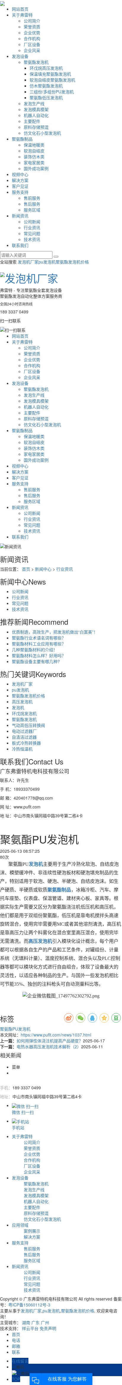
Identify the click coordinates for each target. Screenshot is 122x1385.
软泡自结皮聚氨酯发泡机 (52, 80)
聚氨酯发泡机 (36, 62)
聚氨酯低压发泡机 (46, 97)
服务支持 (20, 192)
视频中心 (20, 174)
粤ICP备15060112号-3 (29, 1305)
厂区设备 (32, 44)
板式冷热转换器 (26, 743)
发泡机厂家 (28, 262)
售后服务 (32, 204)
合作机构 (32, 38)
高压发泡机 (22, 701)
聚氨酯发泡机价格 (72, 262)
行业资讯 (32, 227)
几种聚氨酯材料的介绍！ (34, 649)
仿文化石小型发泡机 (42, 133)
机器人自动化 (36, 115)
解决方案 (20, 180)
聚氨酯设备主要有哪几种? (36, 661)
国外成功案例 (36, 168)
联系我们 (20, 245)
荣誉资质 (32, 27)
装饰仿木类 (34, 157)
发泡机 (18, 707)
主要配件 (32, 121)
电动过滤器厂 (24, 731)
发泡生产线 (34, 103)
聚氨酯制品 (22, 139)
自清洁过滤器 (24, 737)
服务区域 (32, 210)
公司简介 (32, 21)
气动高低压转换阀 (28, 725)
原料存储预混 (36, 127)
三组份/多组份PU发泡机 (52, 92)
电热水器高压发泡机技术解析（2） (49, 1046)
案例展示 (32, 1231)
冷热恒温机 (22, 749)
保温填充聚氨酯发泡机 (50, 74)
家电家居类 (34, 162)
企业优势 (32, 32)
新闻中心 (43, 569)
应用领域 (20, 1225)
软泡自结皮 (34, 151)
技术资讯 (32, 239)
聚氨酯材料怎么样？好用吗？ (39, 655)
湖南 (26, 1322)
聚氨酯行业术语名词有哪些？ (39, 638)
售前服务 (32, 198)
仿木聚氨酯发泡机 (46, 86)
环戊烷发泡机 (24, 713)
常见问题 (32, 233)
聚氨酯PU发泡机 (15, 1029)
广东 (35, 1322)
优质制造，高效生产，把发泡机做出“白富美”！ (55, 632)
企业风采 (32, 50)
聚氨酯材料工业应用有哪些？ (39, 644)
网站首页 (20, 9)
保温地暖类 (34, 145)
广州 (45, 1322)
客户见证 (20, 186)
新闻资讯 (20, 216)
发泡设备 (20, 56)
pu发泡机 (47, 262)
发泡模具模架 (36, 109)
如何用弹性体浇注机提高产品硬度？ (50, 1041)
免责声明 (48, 1328)
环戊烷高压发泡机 (46, 68)
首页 (26, 569)
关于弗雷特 (22, 15)
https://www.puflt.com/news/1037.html (56, 1035)
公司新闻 (32, 221)
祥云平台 (30, 1328)
